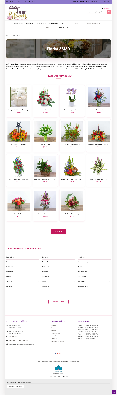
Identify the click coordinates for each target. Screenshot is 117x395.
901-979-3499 (13, 337)
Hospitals (53, 330)
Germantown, (83, 262)
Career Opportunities (93, 23)
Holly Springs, (82, 286)
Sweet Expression (45, 214)
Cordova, (81, 257)
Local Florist (54, 336)
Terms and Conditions (57, 341)
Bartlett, (9, 286)
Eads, (8, 262)
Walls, (44, 281)
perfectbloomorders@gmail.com (18, 340)
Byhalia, (45, 257)
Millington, (9, 272)
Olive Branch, (82, 272)
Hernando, (9, 267)
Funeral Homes (55, 333)
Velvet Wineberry (72, 214)
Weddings (74, 23)
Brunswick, (10, 257)
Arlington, (81, 281)
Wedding (53, 325)
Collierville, (46, 286)
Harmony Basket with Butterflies (45, 179)
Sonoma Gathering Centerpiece (99, 144)
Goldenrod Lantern (18, 144)
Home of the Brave (98, 110)
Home (8, 35)
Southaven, (82, 276)
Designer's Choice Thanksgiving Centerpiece (18, 110)
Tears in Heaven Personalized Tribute (72, 179)
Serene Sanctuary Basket (45, 110)
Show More (58, 231)
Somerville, (46, 276)
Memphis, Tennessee (15, 386)
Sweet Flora (18, 214)
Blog (52, 328)
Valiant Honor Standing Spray (18, 179)
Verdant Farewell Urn (72, 144)
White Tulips (45, 144)
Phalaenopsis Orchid (72, 110)
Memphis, (81, 267)
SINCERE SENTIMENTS (98, 179)
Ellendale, (45, 262)
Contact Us (54, 338)
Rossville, (9, 276)
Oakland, (45, 272)
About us (49, 27)
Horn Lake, (45, 267)
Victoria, (9, 281)
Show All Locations (58, 301)
